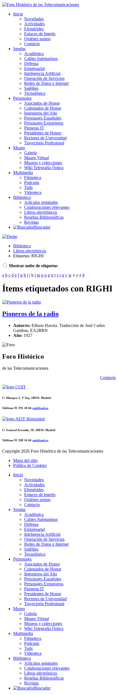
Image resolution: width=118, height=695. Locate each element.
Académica (34, 53)
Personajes (22, 98)
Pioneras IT (34, 128)
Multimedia (23, 172)
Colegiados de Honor (42, 108)
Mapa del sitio (25, 460)
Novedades (34, 19)
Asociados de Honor (42, 103)
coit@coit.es (40, 408)
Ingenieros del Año (40, 113)
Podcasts (31, 182)
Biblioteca (22, 197)
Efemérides (34, 28)
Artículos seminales (41, 202)
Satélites (31, 88)
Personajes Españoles (42, 118)
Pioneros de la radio (30, 313)
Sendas (19, 48)
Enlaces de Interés (39, 33)
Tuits (28, 187)
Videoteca (32, 192)
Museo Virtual (36, 157)
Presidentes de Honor (42, 133)
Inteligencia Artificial (42, 73)
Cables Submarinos (41, 58)
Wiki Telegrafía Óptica (43, 167)
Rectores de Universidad (45, 138)
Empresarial (34, 68)
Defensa (31, 63)
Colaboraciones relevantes (46, 207)
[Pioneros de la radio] (21, 302)
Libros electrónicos (40, 212)
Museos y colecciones (43, 162)
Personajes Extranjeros (43, 123)
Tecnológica (34, 93)
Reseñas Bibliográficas (44, 217)
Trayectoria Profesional (44, 142)
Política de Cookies (30, 465)
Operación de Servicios (44, 78)
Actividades (34, 23)
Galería (30, 152)
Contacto (32, 43)
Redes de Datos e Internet (46, 83)
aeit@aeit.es (40, 440)
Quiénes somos (37, 38)
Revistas (31, 222)
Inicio (18, 14)
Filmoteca (32, 177)
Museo (19, 147)
